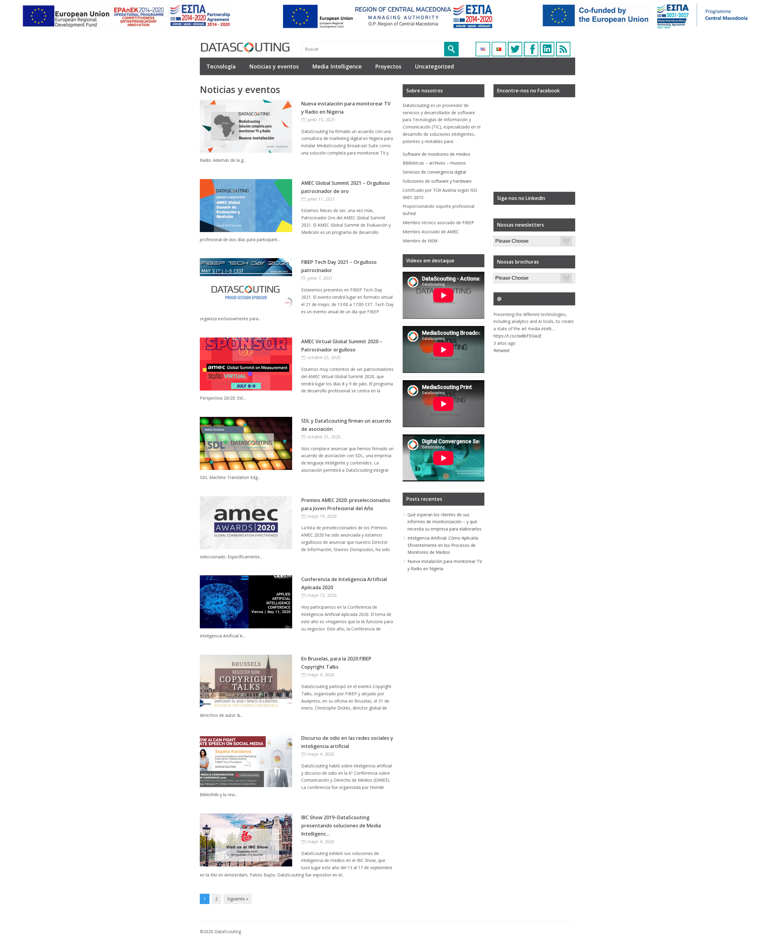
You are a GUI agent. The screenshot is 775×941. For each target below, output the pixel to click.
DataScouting (416, 105)
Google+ (547, 49)
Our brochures (507, 276)
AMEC (453, 231)
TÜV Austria (444, 190)
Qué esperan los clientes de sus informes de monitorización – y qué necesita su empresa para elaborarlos (444, 522)
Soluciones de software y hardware (437, 181)
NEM (432, 241)
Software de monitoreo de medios (436, 154)
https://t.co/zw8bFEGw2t (517, 336)
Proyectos (388, 66)
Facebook (531, 49)
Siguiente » (237, 899)
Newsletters (505, 239)
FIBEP (468, 222)
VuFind (409, 213)
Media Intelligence (337, 66)
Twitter (515, 49)
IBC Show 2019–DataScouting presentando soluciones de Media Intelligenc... (341, 825)
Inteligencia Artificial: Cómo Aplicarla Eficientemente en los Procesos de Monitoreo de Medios (442, 545)
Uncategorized (434, 66)
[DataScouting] (245, 47)
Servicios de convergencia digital (434, 172)
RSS (563, 49)
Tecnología (221, 66)
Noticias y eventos (274, 66)
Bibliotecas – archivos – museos (434, 163)
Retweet (501, 350)
